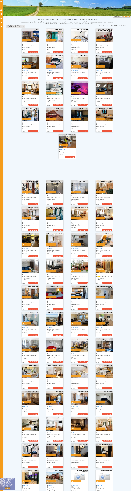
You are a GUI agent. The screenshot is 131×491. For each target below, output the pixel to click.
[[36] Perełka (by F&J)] (79, 292)
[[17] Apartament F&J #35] (67, 141)
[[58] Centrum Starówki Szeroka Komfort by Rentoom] (30, 450)
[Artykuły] (1, 14)
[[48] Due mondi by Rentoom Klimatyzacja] (79, 371)
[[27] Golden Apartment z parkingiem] (54, 240)
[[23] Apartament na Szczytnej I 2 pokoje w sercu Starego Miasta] (54, 213)
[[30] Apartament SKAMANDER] (30, 266)
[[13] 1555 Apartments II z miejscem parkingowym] (30, 114)
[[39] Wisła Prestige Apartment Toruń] (54, 319)
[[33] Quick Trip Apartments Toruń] (104, 266)
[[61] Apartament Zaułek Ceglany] (104, 450)
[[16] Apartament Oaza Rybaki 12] (104, 114)
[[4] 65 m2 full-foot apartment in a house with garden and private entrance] (104, 35)
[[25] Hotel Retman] (104, 213)
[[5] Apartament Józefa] (30, 62)
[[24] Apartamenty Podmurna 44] (79, 213)
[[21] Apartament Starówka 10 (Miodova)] (104, 187)
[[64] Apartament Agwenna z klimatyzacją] (79, 477)
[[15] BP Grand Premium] (79, 114)
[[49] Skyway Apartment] (104, 371)
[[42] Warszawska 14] (30, 345)
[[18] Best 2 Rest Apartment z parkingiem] (30, 187)
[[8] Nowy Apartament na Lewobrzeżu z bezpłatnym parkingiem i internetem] (104, 62)
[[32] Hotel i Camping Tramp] (79, 266)
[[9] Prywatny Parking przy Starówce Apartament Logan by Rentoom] (30, 88)
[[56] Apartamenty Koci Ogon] (79, 424)
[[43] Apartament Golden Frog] (54, 345)
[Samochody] (1, 22)
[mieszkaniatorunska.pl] (1, 1)
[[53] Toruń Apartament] (104, 398)
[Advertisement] (67, 170)
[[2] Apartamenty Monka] (54, 35)
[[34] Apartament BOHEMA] (30, 292)
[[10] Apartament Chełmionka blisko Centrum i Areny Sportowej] (54, 88)
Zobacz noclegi (33, 52)
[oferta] (22, 45)
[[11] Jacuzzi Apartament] (79, 88)
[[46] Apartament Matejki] (30, 371)
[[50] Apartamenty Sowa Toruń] (30, 398)
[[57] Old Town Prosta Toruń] (104, 424)
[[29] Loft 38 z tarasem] (104, 240)
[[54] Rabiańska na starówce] (30, 424)
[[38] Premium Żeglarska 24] (30, 319)
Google (7, 479)
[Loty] (1, 18)
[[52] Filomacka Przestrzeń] (79, 398)
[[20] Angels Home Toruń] (79, 187)
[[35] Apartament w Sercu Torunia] (54, 292)
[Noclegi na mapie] (1, 10)
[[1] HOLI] (30, 35)
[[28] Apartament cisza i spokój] (79, 240)
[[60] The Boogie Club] (79, 450)
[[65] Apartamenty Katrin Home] (104, 477)
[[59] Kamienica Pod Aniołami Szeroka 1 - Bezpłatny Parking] (54, 450)
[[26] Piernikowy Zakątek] (30, 240)
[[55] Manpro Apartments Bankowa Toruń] (54, 424)
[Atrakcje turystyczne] (1, 26)
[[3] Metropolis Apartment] (79, 35)
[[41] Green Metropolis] (104, 319)
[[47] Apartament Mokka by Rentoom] (54, 371)
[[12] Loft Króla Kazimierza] (104, 88)
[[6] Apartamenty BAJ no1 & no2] (54, 62)
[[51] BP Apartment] (54, 398)
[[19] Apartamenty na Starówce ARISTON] (54, 187)
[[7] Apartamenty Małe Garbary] (79, 62)
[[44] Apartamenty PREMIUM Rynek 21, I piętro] (79, 345)
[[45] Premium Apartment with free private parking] (104, 345)
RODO (7, 486)
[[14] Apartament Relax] (54, 114)
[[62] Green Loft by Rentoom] (30, 477)
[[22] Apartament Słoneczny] (30, 213)
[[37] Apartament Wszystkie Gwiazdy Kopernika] (104, 292)
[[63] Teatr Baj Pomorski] (54, 477)
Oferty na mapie (126, 16)
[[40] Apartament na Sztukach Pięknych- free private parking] (79, 319)
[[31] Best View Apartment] (54, 266)
